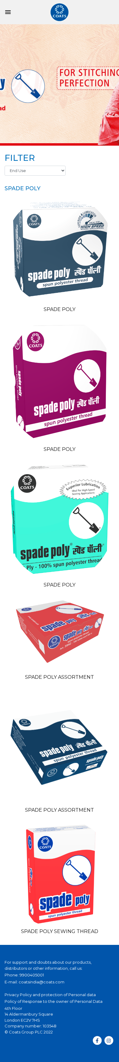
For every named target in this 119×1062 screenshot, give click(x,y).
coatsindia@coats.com (41, 981)
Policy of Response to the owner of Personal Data (54, 1001)
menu (8, 12)
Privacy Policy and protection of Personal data (50, 994)
